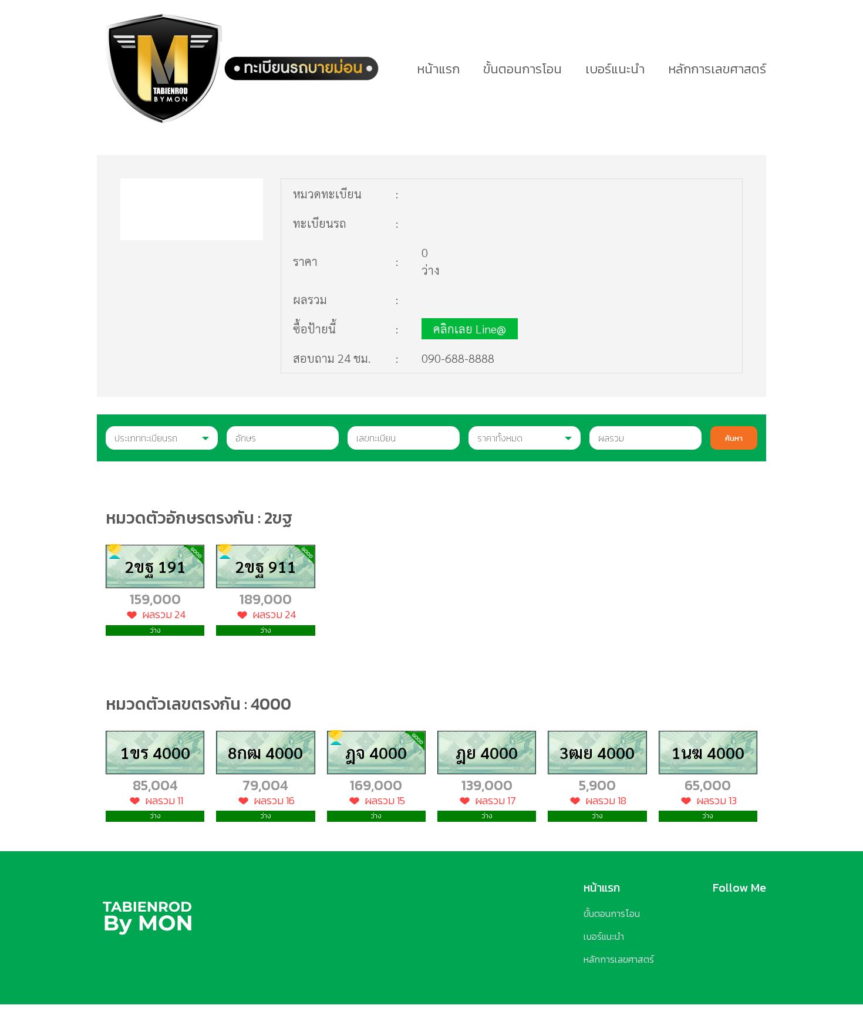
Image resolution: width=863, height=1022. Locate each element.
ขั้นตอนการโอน (522, 69)
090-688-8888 (458, 358)
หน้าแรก (438, 69)
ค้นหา (734, 438)
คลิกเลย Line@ (469, 328)
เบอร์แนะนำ (615, 69)
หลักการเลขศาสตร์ (717, 69)
